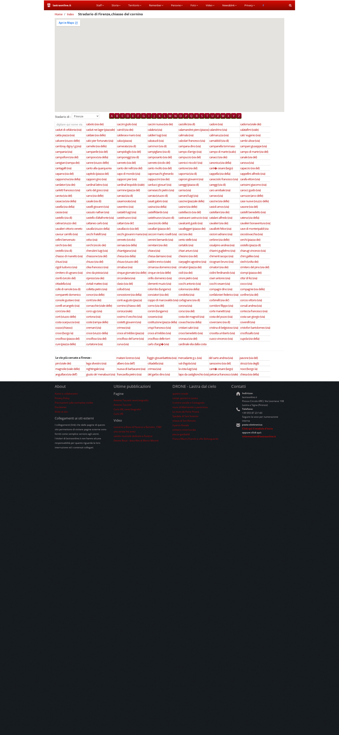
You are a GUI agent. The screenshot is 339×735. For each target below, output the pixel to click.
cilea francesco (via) (97, 267)
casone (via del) (249, 207)
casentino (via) (125, 207)
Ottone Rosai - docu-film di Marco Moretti (136, 440)
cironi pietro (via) (188, 278)
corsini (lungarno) (158, 311)
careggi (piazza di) (189, 185)
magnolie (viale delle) (67, 369)
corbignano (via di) (189, 300)
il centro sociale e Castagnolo (188, 402)
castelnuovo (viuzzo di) (161, 218)
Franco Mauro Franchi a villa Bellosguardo (195, 438)
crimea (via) (123, 328)
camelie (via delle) (96, 146)
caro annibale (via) (219, 190)
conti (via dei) (93, 300)
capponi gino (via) (96, 179)
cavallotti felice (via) (220, 229)
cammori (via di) (157, 146)
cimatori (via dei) (218, 267)
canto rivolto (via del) (159, 168)
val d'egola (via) (187, 363)
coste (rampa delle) (97, 322)
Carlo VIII (118, 414)
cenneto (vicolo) (126, 240)
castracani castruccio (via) (193, 218)
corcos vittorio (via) (251, 300)
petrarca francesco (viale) (223, 374)
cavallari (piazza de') (159, 229)
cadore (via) (215, 124)
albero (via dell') (126, 363)
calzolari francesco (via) (192, 141)
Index (70, 14)
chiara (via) (154, 251)
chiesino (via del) (188, 256)
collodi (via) (123, 289)
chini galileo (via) (249, 256)
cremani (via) (93, 328)
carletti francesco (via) (67, 190)
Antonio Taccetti (122, 404)
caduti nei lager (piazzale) (100, 130)
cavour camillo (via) (66, 234)
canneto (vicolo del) (159, 163)
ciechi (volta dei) (249, 262)
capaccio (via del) (249, 168)
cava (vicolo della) (158, 223)
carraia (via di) (125, 196)
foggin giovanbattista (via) (161, 358)
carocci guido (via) (250, 190)
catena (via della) (249, 218)
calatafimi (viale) (249, 130)
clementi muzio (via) (159, 284)
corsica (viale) (124, 311)
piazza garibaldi (181, 434)
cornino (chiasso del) (128, 306)
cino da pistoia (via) (97, 273)
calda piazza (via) (64, 135)
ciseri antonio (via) (219, 278)
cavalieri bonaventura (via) (255, 223)
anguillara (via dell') (66, 374)
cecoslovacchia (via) (251, 234)
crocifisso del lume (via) (130, 338)
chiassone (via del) (96, 256)
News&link (228, 5)
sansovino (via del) (220, 363)
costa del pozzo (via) (220, 317)
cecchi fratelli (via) (96, 234)
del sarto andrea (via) (221, 358)
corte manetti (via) (219, 311)
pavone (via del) (249, 358)
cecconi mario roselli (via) (162, 234)
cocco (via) (246, 284)
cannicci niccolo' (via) (190, 163)
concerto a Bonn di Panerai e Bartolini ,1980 (137, 427)
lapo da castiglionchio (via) (194, 374)
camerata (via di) (126, 146)
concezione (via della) (129, 295)
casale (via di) (93, 201)
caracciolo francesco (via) (223, 179)
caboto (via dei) (94, 124)
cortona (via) (93, 317)
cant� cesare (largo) (221, 168)
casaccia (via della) (65, 201)
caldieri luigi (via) (157, 135)
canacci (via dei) (218, 157)
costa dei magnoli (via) (191, 317)
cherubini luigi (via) (97, 251)
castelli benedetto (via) (252, 212)
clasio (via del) (125, 284)
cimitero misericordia (184, 429)
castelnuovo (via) (126, 218)
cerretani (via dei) (157, 245)
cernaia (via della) (127, 245)
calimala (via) (186, 135)
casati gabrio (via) (157, 201)
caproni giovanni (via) (191, 179)
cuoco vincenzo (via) (220, 338)
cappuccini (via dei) (158, 179)
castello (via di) (63, 218)
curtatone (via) (94, 344)
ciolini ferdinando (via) (222, 273)
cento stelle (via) (188, 240)
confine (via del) (249, 295)
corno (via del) (156, 306)
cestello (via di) (63, 251)
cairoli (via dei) (125, 130)
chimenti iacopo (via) (221, 256)
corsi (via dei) (62, 311)
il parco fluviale (180, 425)
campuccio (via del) (189, 157)
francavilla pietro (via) (129, 374)
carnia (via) (185, 190)
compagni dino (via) (220, 289)
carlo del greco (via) (97, 190)
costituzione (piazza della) (162, 322)
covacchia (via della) (190, 322)
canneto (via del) (126, 163)
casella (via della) (64, 207)
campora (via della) (97, 157)
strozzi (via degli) (249, 363)
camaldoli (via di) (219, 141)
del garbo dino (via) (159, 374)
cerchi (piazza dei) (250, 240)
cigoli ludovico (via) (66, 267)
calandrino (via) (218, 130)
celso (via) (91, 240)
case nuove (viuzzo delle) (254, 201)
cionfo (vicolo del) (65, 278)
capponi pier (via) (127, 179)
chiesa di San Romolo (184, 420)
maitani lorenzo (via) (128, 358)
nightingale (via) (95, 369)
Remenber (155, 5)
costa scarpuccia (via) (67, 322)
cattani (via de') (125, 223)
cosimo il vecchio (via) (129, 317)
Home (59, 14)
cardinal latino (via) (97, 185)
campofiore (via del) (66, 157)
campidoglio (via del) (129, 152)
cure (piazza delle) (65, 344)
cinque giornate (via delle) (131, 273)
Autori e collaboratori (66, 393)
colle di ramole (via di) (67, 289)
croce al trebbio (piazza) (130, 333)
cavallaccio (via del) (128, 229)
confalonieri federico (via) (223, 295)
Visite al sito (61, 411)
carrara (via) (216, 196)
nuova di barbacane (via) (131, 369)
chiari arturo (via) (188, 251)
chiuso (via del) (94, 262)
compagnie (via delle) (252, 289)
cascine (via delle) (219, 201)
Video (209, 5)
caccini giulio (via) (127, 124)
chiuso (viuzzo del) (127, 262)
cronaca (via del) (188, 338)
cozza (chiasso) (63, 328)
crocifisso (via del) (96, 338)
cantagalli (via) (63, 168)
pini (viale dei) (63, 363)
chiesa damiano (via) (159, 256)
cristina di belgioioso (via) (223, 328)
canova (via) (247, 163)
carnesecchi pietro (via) (161, 190)
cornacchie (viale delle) (99, 306)
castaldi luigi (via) (126, 212)
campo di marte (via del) (254, 152)
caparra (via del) (64, 174)
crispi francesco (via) (159, 328)
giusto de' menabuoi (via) (100, 374)
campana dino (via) (189, 146)
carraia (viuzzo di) (158, 196)
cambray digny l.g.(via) (68, 146)
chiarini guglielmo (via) (222, 251)
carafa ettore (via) (250, 179)
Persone (176, 5)
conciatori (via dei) (158, 295)
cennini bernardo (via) (160, 240)
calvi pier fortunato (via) (99, 141)
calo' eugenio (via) (250, 135)
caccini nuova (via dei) (160, 124)
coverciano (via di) (219, 322)
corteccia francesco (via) (253, 311)
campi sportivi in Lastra (185, 398)
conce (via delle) (95, 295)
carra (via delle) (94, 196)
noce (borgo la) (248, 369)
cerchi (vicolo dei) (96, 245)
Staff (99, 5)
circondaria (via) (126, 278)
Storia (115, 5)
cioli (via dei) (185, 273)
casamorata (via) (126, 201)
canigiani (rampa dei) (67, 163)
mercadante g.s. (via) (189, 358)
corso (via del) (186, 311)
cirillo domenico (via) (159, 278)
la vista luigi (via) (188, 369)
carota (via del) (63, 196)
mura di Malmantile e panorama (190, 407)
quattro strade (180, 393)
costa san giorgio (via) (252, 317)
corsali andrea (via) (251, 306)
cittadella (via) (63, 284)
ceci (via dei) (185, 234)
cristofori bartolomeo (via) (255, 328)
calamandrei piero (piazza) (194, 130)
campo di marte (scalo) (222, 152)
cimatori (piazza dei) (190, 267)
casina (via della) (157, 207)
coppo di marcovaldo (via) (163, 300)
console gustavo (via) (67, 300)
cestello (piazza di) (250, 245)
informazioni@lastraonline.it (259, 436)
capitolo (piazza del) (97, 174)
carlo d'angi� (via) (158, 344)
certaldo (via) (186, 245)
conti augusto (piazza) (129, 300)
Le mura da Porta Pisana (185, 411)
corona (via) (185, 306)
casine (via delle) (188, 207)
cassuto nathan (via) (97, 212)
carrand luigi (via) (188, 196)
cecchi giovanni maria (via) (132, 234)
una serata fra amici (125, 431)
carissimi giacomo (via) (253, 185)
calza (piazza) (124, 141)
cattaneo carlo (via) (97, 223)
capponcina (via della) (67, 179)
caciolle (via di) (187, 124)
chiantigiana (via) (126, 251)
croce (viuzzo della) (97, 333)
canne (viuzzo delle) (97, 163)
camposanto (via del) (160, 157)
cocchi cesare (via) (219, 284)
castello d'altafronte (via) (100, 218)
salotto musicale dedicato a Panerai (133, 436)
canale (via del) (248, 157)
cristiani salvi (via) (188, 328)
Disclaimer (61, 407)
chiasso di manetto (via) (68, 256)
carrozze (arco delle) (251, 196)
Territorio (133, 5)
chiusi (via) (61, 262)
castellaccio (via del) (190, 212)
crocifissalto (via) (249, 333)
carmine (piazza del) (128, 190)
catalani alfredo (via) (220, 218)
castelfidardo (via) (158, 212)
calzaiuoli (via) (155, 141)
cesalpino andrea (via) (221, 245)
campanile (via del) (97, 152)
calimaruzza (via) (218, 135)
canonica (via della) (220, 163)
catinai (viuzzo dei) (65, 223)
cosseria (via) (155, 317)
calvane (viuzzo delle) (67, 141)
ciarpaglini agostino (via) (192, 262)
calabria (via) (155, 130)
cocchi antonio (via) (189, 284)
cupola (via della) (249, 338)
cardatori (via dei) (65, 185)
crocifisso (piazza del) (67, 338)
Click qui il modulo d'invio (257, 428)
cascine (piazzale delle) (191, 201)
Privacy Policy (62, 398)
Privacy (248, 5)
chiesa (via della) (126, 256)
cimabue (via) (124, 267)
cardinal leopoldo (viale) (130, 185)
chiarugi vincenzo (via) (252, 251)
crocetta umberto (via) (222, 333)
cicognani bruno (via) (221, 262)
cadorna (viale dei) (250, 124)
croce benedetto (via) (190, 333)
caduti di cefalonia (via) (68, 130)
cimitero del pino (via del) (254, 267)
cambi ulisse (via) (250, 141)
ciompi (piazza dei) (250, 273)
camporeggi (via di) (128, 157)
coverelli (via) (247, 322)
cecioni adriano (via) (220, 234)
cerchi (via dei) (63, 245)
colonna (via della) (189, 289)
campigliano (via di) (159, 152)
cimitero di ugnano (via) (68, 273)
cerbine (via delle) (219, 240)
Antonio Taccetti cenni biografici (131, 400)
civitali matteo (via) (96, 284)
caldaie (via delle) (95, 135)
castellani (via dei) (219, 212)
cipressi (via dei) (95, 278)
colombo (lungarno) (159, 289)
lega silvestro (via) (96, 363)
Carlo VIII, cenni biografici (127, 409)
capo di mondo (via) (128, 174)
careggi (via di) (217, 185)
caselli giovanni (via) (97, 207)
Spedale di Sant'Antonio (185, 416)
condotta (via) (186, 295)
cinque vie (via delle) (159, 273)
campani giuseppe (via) (253, 146)
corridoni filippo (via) (221, 306)
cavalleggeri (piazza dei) (192, 229)
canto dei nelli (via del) (129, 168)
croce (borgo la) (64, 333)
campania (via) (63, 152)
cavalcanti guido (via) (190, 223)
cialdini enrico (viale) (159, 262)
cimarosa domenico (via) (162, 267)
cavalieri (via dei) (218, 223)
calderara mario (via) (128, 135)
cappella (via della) (219, 174)
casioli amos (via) (219, 207)
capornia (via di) (188, 174)
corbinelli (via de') (219, 300)
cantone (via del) (188, 168)
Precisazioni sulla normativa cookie (74, 402)
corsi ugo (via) (94, 311)
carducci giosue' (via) (159, 185)
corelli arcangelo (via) (67, 306)
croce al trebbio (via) (159, 333)
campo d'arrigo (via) (190, 152)
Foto (193, 5)
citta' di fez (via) (248, 278)
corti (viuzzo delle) (65, 317)
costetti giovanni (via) (129, 322)
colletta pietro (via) (96, 289)
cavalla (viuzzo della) (97, 229)
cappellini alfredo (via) (252, 174)
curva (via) (122, 344)
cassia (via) (61, 212)
